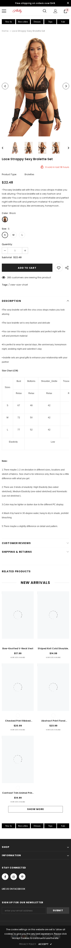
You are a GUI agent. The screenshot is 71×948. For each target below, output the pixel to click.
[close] (68, 3)
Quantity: (7, 244)
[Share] (66, 268)
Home (5, 30)
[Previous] (5, 86)
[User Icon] (55, 11)
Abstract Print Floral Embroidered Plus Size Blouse (53, 721)
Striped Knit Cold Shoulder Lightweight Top (53, 649)
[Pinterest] (22, 876)
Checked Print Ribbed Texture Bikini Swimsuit (18, 721)
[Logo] (17, 11)
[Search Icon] (44, 11)
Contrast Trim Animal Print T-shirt (17, 793)
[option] (35, 86)
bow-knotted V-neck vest (17, 648)
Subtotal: (7, 257)
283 (9, 277)
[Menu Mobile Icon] (4, 11)
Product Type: (9, 174)
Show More (35, 809)
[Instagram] (13, 876)
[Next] (66, 86)
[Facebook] (5, 876)
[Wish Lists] (59, 268)
